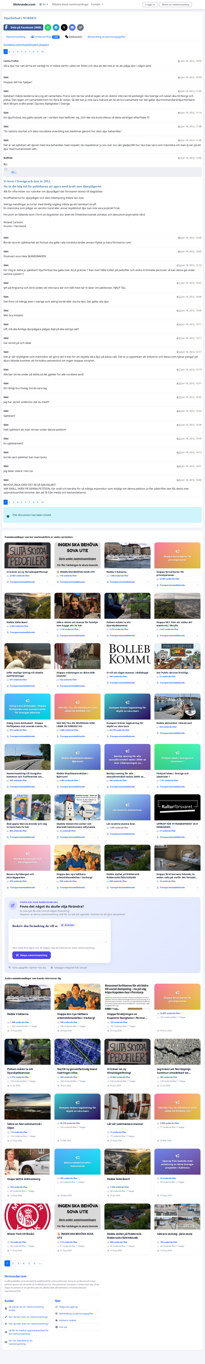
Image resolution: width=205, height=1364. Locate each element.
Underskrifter (46, 37)
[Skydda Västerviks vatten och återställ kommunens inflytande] (77, 817)
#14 (179, 324)
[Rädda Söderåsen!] (27, 614)
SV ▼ (45, 4)
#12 (179, 296)
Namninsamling (15, 37)
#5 (179, 126)
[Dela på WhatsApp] (48, 27)
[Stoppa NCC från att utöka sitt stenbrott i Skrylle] (177, 616)
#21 (179, 424)
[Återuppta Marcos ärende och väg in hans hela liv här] (27, 817)
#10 (179, 265)
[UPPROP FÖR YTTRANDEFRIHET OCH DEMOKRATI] (177, 817)
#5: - (13, 172)
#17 (179, 369)
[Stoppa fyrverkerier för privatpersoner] (177, 565)
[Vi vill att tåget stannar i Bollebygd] (127, 664)
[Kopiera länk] (80, 27)
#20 (179, 410)
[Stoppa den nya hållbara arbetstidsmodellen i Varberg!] (77, 868)
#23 (179, 452)
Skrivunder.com (24, 4)
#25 (179, 479)
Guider (9, 1301)
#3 (179, 91)
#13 (179, 310)
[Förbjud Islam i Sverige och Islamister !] (177, 767)
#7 (179, 157)
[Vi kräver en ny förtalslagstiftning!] (27, 564)
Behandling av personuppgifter (107, 37)
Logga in (150, 4)
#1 (179, 60)
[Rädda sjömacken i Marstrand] (177, 715)
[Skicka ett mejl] (72, 27)
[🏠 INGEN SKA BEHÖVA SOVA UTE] (77, 564)
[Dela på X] (64, 27)
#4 (179, 112)
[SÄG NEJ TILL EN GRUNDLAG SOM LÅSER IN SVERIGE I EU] (77, 717)
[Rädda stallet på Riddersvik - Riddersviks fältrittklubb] (127, 868)
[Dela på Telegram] (56, 27)
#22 (179, 438)
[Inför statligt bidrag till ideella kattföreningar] (27, 666)
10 (42, 51)
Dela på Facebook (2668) (26, 27)
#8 (179, 237)
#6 (179, 140)
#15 (179, 338)
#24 (179, 466)
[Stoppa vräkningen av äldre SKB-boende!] (77, 666)
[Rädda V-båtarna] (127, 564)
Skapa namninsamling (33, 955)
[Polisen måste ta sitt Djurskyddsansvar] (127, 616)
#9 (179, 251)
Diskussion (75, 37)
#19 (179, 397)
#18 (179, 383)
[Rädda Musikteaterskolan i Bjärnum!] (77, 767)
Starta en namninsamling (175, 4)
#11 (179, 282)
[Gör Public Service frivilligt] (177, 664)
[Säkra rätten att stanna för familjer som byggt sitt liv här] (77, 616)
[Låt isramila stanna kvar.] (127, 816)
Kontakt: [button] (96, 4)
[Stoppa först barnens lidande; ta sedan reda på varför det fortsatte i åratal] (177, 868)
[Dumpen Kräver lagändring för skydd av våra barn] (127, 717)
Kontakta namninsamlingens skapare (26, 44)
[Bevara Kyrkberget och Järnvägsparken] (27, 868)
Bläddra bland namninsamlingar (70, 4)
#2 (179, 77)
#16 (179, 351)
